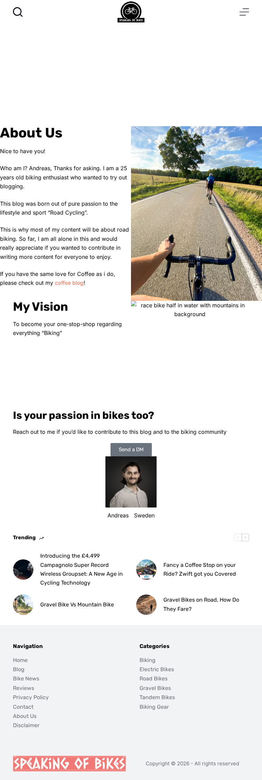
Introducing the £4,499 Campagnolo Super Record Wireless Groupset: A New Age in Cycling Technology (81, 569)
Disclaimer (26, 725)
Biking (148, 660)
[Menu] (244, 12)
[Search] (18, 12)
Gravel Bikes (155, 688)
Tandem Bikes (157, 697)
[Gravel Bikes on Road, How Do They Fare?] (146, 604)
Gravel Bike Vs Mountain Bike (77, 604)
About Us (25, 716)
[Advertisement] (131, 75)
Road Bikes (154, 678)
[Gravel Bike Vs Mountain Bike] (23, 604)
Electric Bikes (157, 669)
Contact (23, 707)
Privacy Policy (31, 697)
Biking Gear (154, 707)
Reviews (23, 688)
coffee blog (69, 283)
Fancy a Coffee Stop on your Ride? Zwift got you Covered (199, 569)
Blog (19, 669)
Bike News (26, 678)
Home (20, 660)
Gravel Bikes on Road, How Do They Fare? (201, 604)
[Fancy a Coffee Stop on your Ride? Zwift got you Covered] (146, 569)
